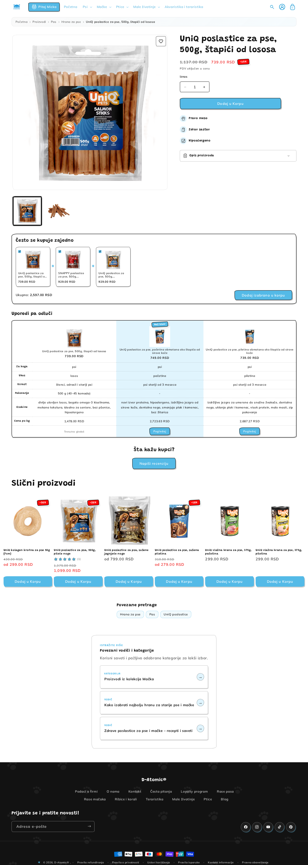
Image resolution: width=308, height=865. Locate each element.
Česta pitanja (161, 791)
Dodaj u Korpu (28, 581)
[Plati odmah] (89, 826)
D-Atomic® (61, 862)
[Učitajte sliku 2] (58, 211)
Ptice (208, 799)
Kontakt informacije (221, 862)
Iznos (183, 76)
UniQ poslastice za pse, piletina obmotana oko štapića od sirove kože (250, 351)
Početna (22, 21)
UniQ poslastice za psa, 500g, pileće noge (75, 552)
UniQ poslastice (176, 614)
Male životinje (183, 799)
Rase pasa (225, 791)
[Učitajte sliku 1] (27, 211)
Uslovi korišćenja (158, 862)
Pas (53, 21)
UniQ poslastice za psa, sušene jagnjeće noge (126, 552)
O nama (113, 791)
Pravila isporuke (189, 862)
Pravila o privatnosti (125, 862)
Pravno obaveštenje (255, 862)
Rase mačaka (95, 799)
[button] (44, 7)
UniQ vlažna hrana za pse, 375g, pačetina (228, 552)
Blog (224, 799)
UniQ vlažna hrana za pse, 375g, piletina (279, 552)
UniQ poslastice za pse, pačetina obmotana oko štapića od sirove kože (160, 351)
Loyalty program (194, 791)
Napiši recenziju (154, 463)
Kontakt (134, 791)
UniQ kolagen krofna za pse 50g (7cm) (27, 552)
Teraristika (154, 799)
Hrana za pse (71, 21)
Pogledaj (159, 431)
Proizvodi (39, 21)
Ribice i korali (126, 799)
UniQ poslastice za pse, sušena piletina (177, 552)
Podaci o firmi (86, 791)
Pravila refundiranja (90, 862)
